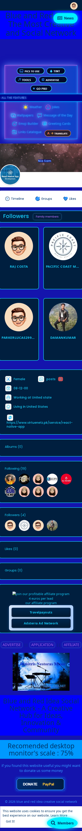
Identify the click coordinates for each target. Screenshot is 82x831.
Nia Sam (44, 160)
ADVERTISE (12, 644)
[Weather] (26, 107)
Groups (11, 570)
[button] (74, 5)
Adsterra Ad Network (41, 623)
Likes (8, 549)
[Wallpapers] (13, 115)
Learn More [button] (59, 815)
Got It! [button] (10, 821)
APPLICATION (42, 644)
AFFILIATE (71, 644)
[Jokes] (48, 107)
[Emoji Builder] (15, 124)
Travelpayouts (41, 612)
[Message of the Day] (40, 115)
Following (12, 468)
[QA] (44, 124)
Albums (11, 446)
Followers (12, 515)
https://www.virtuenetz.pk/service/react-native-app (40, 424)
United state (42, 397)
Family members (47, 216)
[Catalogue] (14, 132)
